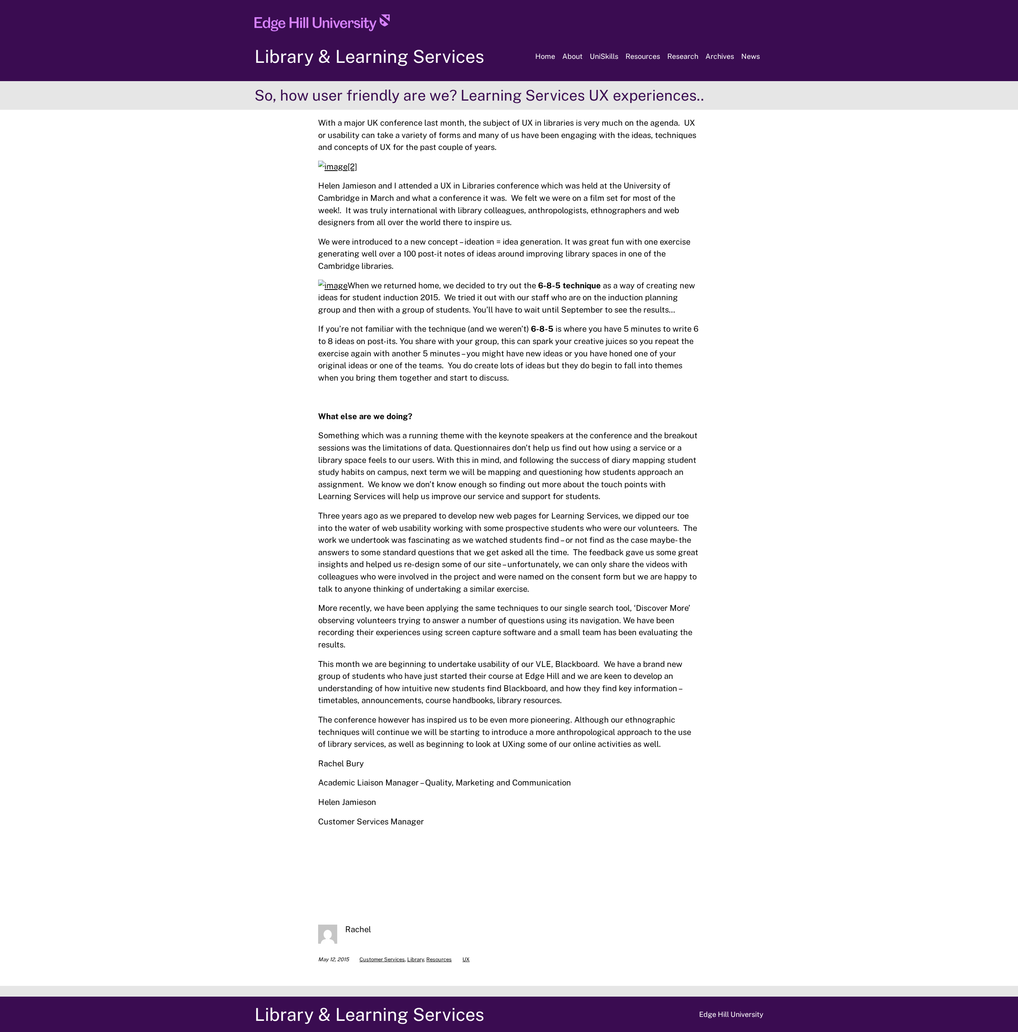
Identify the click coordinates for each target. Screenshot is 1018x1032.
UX (466, 959)
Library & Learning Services (369, 56)
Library (415, 959)
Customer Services (382, 959)
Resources (439, 959)
